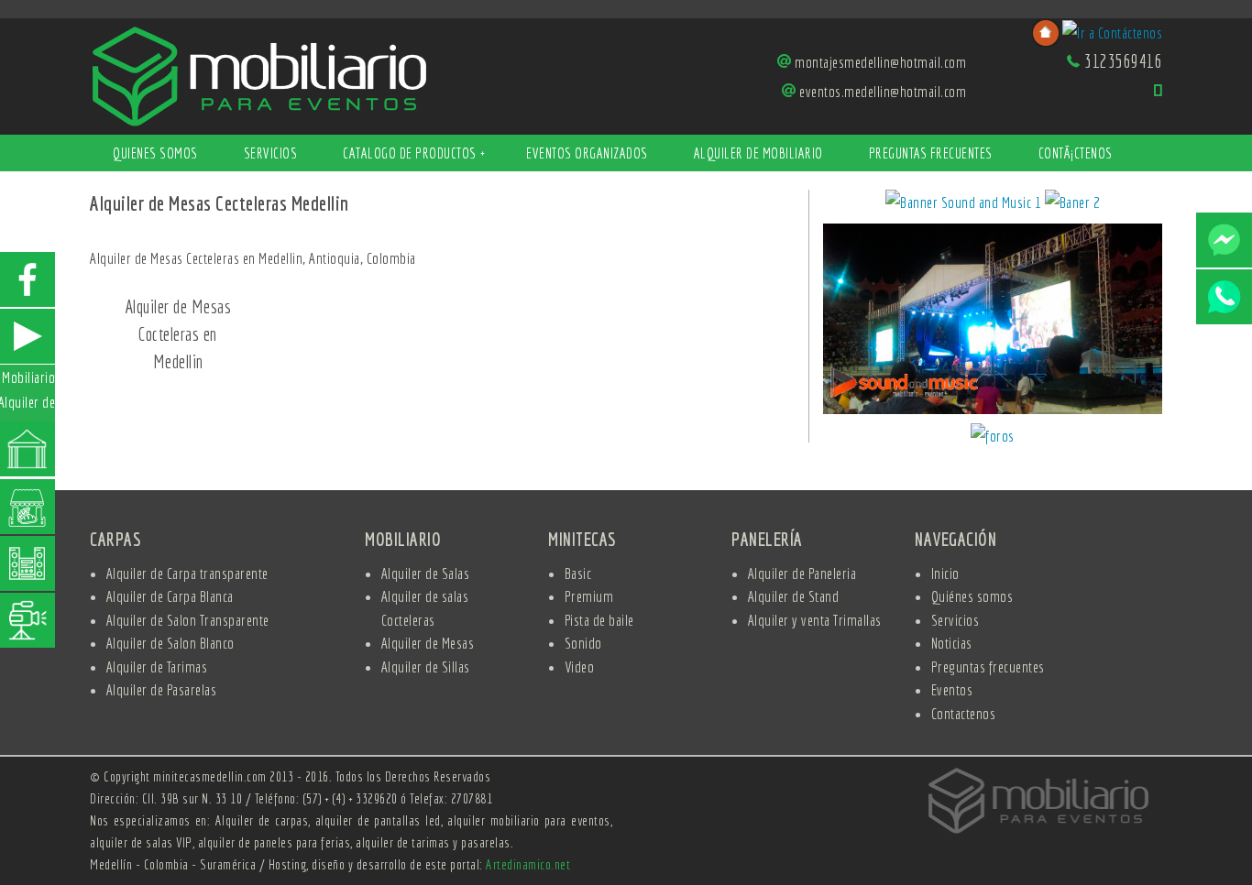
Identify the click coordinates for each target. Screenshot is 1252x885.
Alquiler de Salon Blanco (170, 642)
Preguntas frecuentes (931, 153)
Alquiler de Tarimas (157, 666)
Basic (578, 573)
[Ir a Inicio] (259, 74)
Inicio (945, 573)
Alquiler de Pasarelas (161, 689)
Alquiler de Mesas (428, 642)
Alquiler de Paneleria (802, 573)
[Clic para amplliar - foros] (993, 438)
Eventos (952, 689)
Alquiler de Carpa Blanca (170, 596)
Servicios (271, 153)
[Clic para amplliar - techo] (992, 322)
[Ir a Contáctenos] (1112, 30)
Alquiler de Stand (794, 596)
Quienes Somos (155, 153)
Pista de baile (599, 619)
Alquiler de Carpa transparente (187, 573)
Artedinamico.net (528, 864)
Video (580, 666)
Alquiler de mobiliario (758, 153)
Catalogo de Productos (414, 153)
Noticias (951, 642)
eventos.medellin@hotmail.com (882, 91)
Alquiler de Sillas (425, 666)
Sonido (583, 642)
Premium (589, 596)
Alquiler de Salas (425, 573)
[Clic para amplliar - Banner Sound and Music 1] (965, 204)
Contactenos (963, 713)
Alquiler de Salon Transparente (187, 619)
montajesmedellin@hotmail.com (880, 62)
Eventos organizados (587, 153)
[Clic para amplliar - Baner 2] (1073, 204)
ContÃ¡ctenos (1075, 153)
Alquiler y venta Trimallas (815, 619)
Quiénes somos (972, 596)
